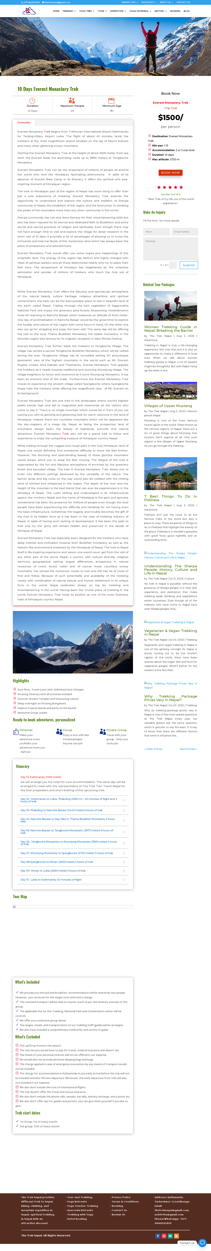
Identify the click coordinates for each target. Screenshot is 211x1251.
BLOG (187, 11)
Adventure (150, 340)
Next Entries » (188, 749)
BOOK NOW (170, 172)
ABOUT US (165, 2)
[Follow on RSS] (176, 1236)
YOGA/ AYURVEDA (138, 11)
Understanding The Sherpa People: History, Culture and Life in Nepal (170, 569)
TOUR (101, 11)
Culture (189, 578)
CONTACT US (183, 2)
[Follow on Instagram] (164, 1236)
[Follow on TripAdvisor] (170, 1236)
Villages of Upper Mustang (168, 406)
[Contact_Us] (202, 1243)
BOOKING (175, 11)
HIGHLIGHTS (147, 2)
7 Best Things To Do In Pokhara (170, 498)
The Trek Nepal (161, 336)
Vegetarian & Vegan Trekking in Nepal (170, 632)
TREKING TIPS (128, 2)
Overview (23, 122)
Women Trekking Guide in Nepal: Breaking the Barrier (170, 329)
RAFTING (159, 11)
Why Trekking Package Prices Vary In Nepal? (170, 698)
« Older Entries (153, 749)
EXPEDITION (116, 11)
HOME (56, 11)
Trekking (191, 639)
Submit (189, 265)
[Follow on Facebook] (157, 1236)
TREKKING (67, 11)
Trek (47, 131)
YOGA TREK (85, 11)
